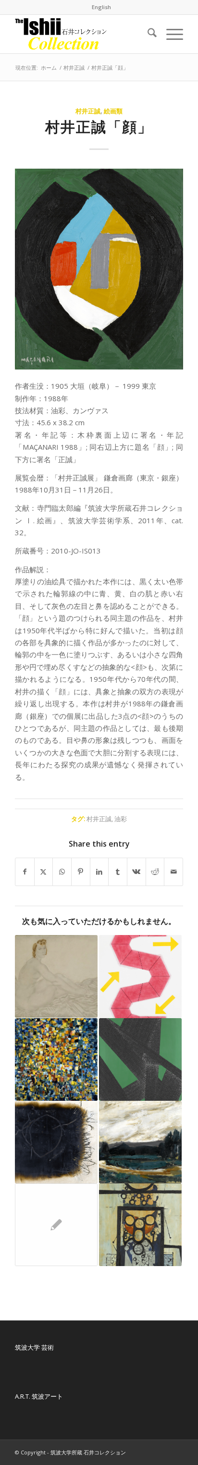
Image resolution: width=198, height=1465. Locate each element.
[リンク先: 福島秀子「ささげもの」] (140, 1224)
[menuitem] (101, 7)
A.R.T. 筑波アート (39, 1396)
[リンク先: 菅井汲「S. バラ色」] (140, 976)
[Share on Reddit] (155, 871)
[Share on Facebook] (24, 871)
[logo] (82, 34)
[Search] (147, 34)
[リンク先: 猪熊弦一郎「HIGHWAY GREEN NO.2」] (140, 1059)
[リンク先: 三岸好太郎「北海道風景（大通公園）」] (140, 1142)
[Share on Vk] (136, 871)
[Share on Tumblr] (118, 871)
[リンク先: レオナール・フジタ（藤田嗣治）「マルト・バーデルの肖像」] (56, 1224)
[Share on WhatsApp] (62, 871)
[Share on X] (44, 871)
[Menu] (170, 34)
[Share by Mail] (173, 871)
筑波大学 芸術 (34, 1347)
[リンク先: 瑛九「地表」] (56, 1059)
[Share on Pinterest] (81, 871)
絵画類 (113, 111)
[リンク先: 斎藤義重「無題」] (56, 1142)
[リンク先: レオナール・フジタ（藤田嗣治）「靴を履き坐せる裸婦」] (56, 976)
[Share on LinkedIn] (99, 871)
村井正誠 (87, 111)
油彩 (120, 818)
